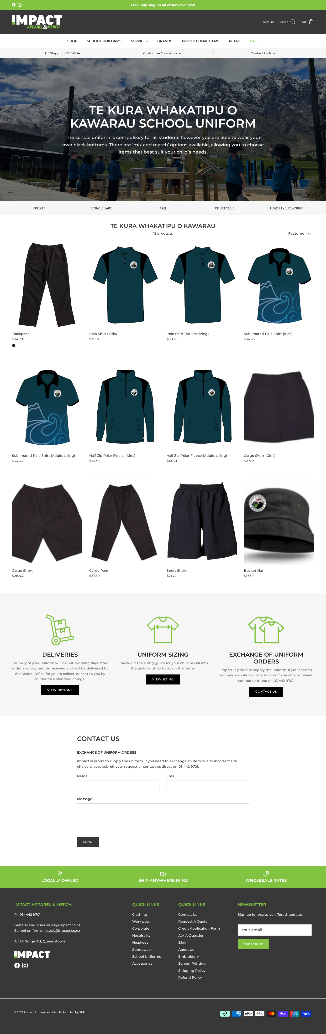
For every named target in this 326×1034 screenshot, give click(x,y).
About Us (186, 949)
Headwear (141, 942)
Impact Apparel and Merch (42, 1012)
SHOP (72, 41)
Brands (164, 41)
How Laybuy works (286, 208)
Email (171, 776)
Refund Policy (190, 977)
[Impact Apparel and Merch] (37, 22)
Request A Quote (193, 921)
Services (139, 41)
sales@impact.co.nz (63, 925)
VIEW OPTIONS (60, 690)
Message (84, 799)
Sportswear (142, 949)
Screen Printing (192, 963)
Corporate (140, 928)
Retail (235, 41)
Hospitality (141, 935)
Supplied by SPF (73, 1012)
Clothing (139, 914)
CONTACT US (266, 691)
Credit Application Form (199, 928)
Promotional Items (200, 41)
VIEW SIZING (163, 679)
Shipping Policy (191, 970)
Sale (254, 41)
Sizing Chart (101, 208)
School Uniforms (104, 41)
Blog (182, 942)
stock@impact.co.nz (63, 930)
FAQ (163, 208)
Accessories (142, 963)
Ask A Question (191, 935)
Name (82, 776)
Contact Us (224, 208)
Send (88, 842)
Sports (39, 208)
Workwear (141, 921)
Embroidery (188, 956)
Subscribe (253, 944)
